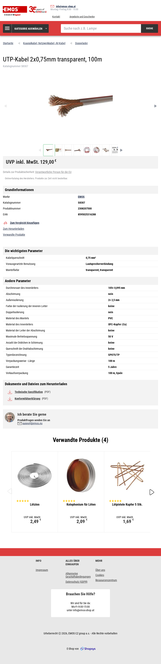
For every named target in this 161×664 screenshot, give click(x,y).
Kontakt (56, 16)
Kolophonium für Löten (81, 504)
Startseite (8, 43)
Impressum (42, 570)
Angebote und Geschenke (82, 16)
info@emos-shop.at (66, 6)
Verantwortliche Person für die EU (53, 172)
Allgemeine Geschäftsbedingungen (78, 575)
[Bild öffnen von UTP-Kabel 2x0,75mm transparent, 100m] (49, 150)
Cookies (99, 575)
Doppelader (81, 43)
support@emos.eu (32, 423)
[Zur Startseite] (25, 11)
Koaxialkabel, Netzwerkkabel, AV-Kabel (44, 43)
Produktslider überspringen (80, 444)
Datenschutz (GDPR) (76, 581)
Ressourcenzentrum (106, 580)
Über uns (100, 570)
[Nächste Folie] (151, 491)
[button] (26, 28)
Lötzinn (34, 504)
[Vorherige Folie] (9, 492)
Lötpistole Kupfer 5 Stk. (127, 504)
